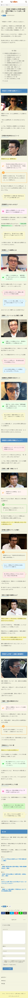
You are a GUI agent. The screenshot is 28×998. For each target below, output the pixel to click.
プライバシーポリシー (10, 993)
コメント (5, 929)
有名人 (4, 15)
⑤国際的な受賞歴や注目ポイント (14, 62)
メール (5, 951)
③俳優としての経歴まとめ (13, 59)
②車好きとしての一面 (12, 76)
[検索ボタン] (26, 2)
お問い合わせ (17, 993)
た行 (10, 906)
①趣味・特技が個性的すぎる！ (14, 74)
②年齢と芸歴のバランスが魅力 (14, 68)
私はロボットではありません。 (10, 964)
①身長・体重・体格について (13, 67)
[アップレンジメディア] (14, 2)
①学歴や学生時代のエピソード (14, 55)
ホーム (3, 993)
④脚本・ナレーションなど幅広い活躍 (15, 61)
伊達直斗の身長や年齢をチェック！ (13, 65)
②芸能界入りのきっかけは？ (13, 57)
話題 (4, 983)
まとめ (6, 81)
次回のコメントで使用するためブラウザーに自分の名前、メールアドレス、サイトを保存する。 (14, 961)
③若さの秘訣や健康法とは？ (13, 70)
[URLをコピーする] (25, 913)
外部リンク (23, 993)
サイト (4, 956)
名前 (4, 946)
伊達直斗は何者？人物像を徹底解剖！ (14, 73)
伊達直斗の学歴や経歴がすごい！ (13, 53)
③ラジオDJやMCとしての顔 (13, 78)
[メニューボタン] (2, 2)
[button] (3, 913)
